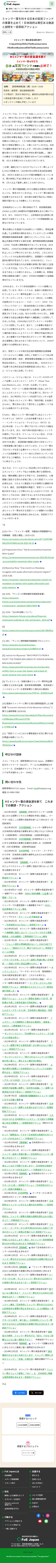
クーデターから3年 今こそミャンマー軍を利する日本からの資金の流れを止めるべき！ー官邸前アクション (27, 1278)
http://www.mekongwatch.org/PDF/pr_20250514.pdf (27, 692)
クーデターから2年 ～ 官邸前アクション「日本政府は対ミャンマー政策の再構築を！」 (27, 1185)
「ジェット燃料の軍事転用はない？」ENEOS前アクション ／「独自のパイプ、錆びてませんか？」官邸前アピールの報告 (27, 948)
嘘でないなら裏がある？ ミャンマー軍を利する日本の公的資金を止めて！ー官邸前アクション (27, 1293)
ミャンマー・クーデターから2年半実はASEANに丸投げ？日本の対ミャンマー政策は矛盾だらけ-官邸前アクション (27, 1228)
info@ (36, 788)
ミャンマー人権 (28, 1453)
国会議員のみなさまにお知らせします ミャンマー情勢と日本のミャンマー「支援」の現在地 (27, 1355)
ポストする (38, 1393)
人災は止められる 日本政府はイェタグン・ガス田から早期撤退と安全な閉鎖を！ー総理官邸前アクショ (28, 1119)
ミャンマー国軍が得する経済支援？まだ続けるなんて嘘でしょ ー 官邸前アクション (27, 1045)
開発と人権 (12, 8)
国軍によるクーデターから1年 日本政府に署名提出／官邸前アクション (27, 1010)
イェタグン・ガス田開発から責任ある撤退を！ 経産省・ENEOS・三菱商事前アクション (27, 1022)
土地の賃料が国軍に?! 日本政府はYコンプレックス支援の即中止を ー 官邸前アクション (27, 1068)
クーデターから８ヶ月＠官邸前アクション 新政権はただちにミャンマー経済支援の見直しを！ (27, 987)
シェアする (21, 1393)
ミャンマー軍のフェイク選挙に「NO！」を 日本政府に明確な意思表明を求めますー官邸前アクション (27, 1373)
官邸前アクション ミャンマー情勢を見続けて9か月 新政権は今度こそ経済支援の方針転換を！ (28, 998)
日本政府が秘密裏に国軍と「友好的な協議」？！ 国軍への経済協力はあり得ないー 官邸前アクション (28, 1088)
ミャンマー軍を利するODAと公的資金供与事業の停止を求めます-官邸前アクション (27, 1259)
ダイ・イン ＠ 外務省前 (29, 916)
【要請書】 (23, 811)
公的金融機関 (22, 1425)
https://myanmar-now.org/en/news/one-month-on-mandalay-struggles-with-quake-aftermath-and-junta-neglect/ (27, 583)
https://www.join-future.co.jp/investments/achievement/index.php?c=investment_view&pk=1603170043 (26, 601)
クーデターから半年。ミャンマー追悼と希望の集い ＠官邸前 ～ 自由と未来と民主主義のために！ (28, 959)
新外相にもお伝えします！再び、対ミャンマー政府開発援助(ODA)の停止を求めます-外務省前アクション (27, 1239)
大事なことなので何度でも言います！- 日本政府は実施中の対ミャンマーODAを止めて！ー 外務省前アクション (27, 1165)
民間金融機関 (35, 1425)
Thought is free (43, 1556)
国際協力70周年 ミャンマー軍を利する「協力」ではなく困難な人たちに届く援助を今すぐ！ (27, 1335)
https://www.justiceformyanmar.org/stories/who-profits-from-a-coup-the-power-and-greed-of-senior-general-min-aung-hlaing (26, 670)
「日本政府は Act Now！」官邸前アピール (24, 924)
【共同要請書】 (25, 827)
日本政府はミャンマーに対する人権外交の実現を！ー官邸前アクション (27, 1204)
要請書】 (24, 1343)
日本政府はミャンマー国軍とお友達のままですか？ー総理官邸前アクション (27, 1107)
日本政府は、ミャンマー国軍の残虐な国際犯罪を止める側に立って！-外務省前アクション (27, 1216)
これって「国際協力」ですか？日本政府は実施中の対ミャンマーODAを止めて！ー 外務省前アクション (27, 1134)
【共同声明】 (24, 850)
